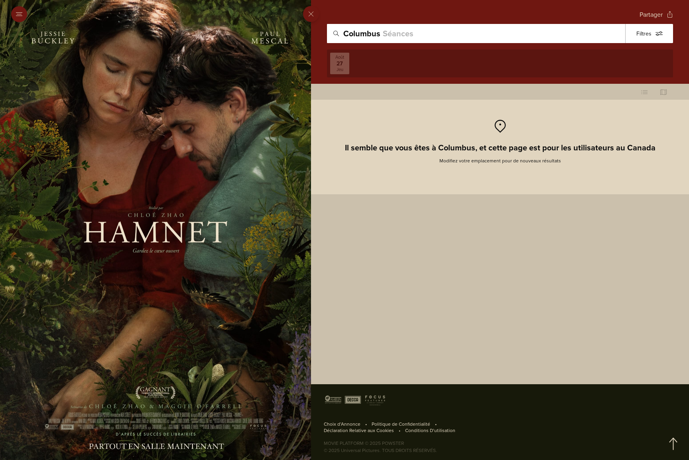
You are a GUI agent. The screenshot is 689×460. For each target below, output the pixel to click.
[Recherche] (336, 33)
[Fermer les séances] (311, 14)
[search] (476, 33)
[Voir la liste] (644, 92)
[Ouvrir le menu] (21, 14)
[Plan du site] (663, 92)
